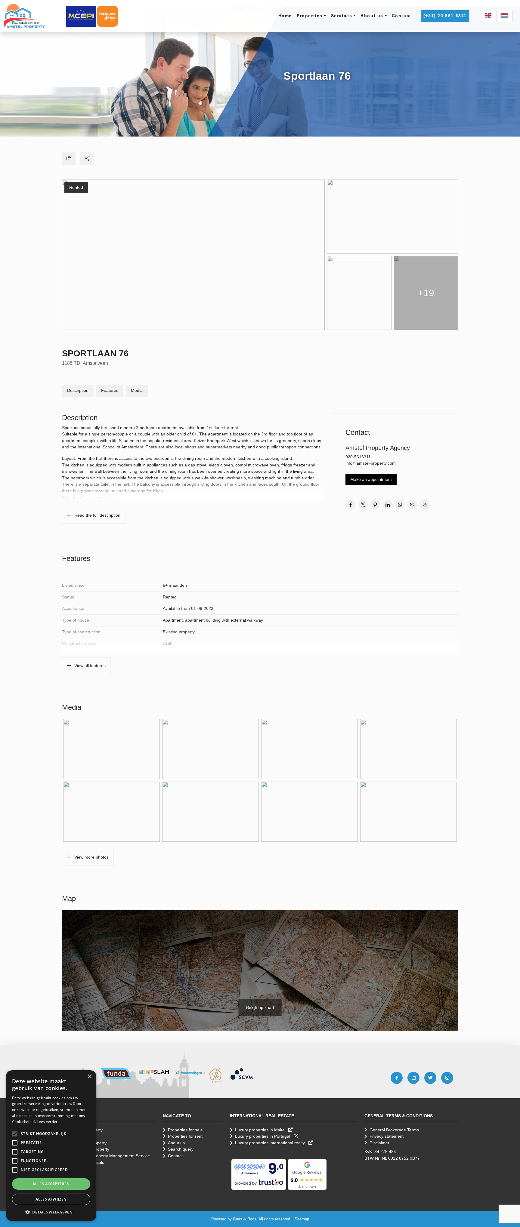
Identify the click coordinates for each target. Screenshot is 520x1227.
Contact (401, 15)
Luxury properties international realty (270, 1142)
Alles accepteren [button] (51, 1183)
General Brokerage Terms (394, 1129)
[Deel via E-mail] (412, 504)
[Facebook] (397, 1078)
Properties (310, 15)
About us (372, 15)
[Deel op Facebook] (350, 504)
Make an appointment (371, 479)
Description (77, 390)
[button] (15, 1134)
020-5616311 (358, 456)
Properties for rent (185, 1136)
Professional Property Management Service (108, 1155)
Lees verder (47, 1121)
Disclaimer (379, 1142)
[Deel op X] (363, 504)
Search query (180, 1149)
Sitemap (302, 1219)
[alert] (51, 1145)
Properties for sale (185, 1129)
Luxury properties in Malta (260, 1129)
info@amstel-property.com (370, 463)
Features (109, 390)
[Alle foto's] (69, 158)
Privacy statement (387, 1136)
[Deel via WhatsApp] (400, 504)
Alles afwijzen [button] (51, 1199)
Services (341, 15)
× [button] (89, 1077)
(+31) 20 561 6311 (445, 15)
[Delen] (87, 158)
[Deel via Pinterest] (375, 504)
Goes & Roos (244, 1219)
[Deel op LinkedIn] (387, 504)
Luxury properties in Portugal (263, 1136)
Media (137, 390)
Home (285, 15)
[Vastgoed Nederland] (107, 16)
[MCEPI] (81, 16)
